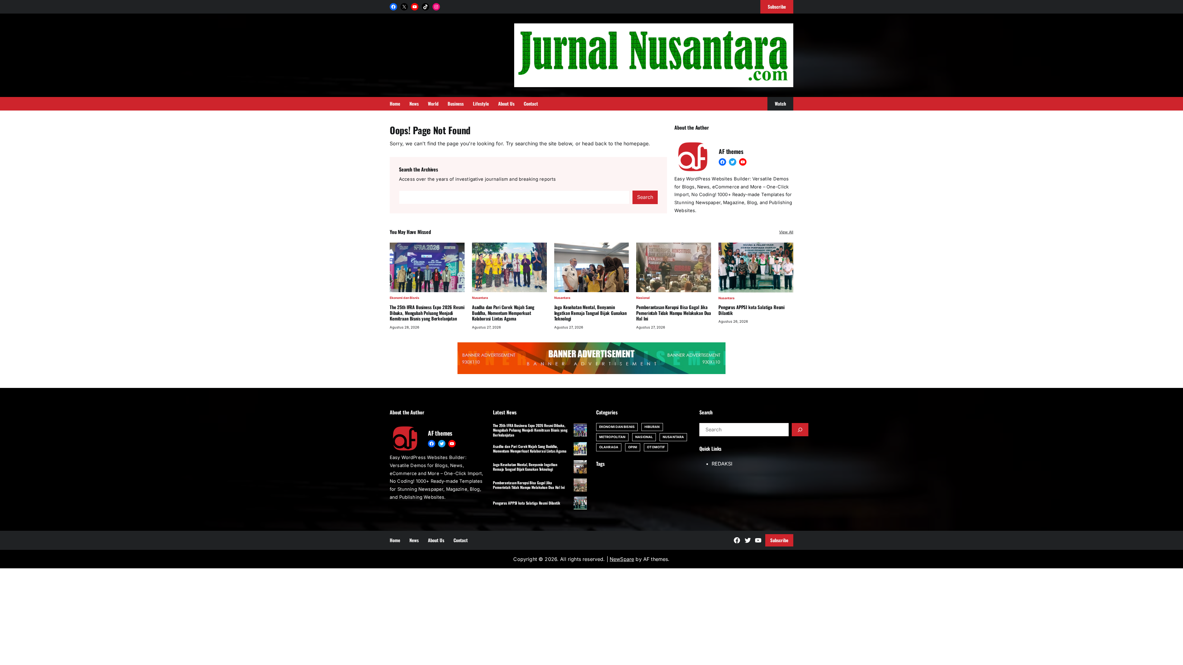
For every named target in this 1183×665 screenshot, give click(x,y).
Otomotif (656, 447)
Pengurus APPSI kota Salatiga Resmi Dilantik (751, 310)
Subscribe (779, 540)
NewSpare (622, 559)
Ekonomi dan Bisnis (404, 298)
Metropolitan (612, 437)
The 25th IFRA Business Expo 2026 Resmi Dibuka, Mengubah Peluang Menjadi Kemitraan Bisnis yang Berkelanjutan (427, 312)
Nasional (643, 298)
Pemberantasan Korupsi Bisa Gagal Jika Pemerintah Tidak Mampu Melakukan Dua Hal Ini (673, 312)
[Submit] (800, 430)
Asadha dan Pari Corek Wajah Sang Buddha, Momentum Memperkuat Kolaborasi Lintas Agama (503, 312)
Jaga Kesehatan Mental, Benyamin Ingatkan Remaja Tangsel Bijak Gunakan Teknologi (590, 312)
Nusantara (480, 298)
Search (645, 197)
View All (786, 232)
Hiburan (652, 427)
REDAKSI (722, 464)
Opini (632, 447)
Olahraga (608, 447)
